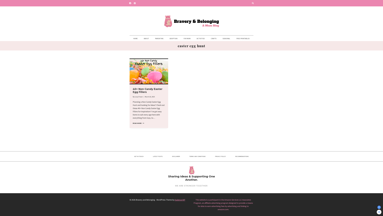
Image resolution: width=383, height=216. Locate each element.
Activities (201, 39)
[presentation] (149, 71)
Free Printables (243, 39)
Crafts (214, 39)
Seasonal (226, 39)
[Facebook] (130, 3)
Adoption (173, 39)
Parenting (159, 39)
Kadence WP (180, 199)
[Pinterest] (135, 3)
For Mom (187, 39)
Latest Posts (158, 156)
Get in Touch (139, 156)
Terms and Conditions (197, 156)
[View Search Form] (253, 3)
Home (135, 39)
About (146, 39)
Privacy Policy (220, 156)
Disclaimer (176, 156)
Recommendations (242, 156)
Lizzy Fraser (139, 97)
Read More (138, 123)
